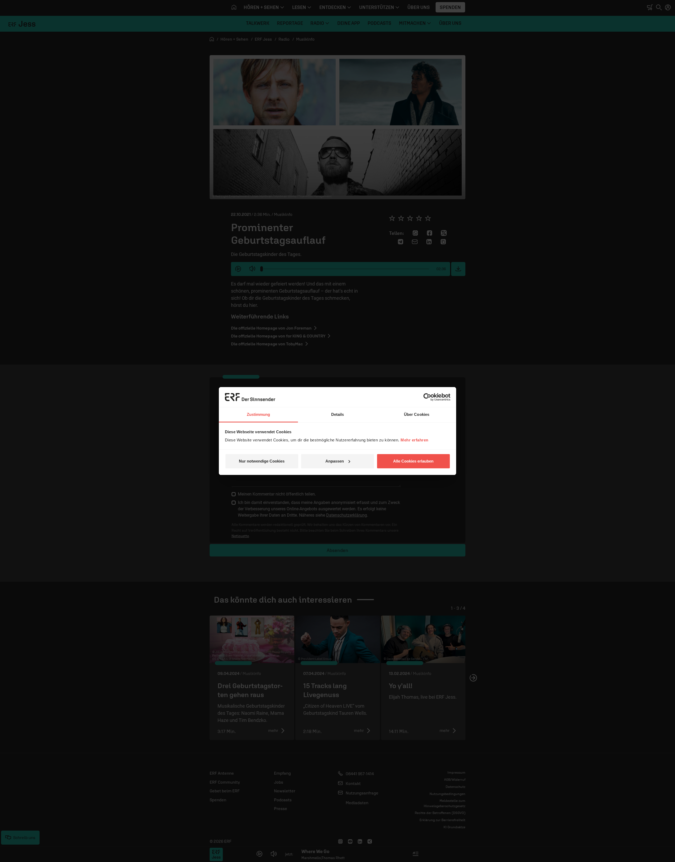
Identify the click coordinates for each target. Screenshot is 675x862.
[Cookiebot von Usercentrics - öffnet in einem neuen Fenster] (427, 397)
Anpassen (334, 461)
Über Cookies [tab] (416, 414)
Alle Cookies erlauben (413, 461)
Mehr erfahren (414, 440)
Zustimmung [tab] (258, 414)
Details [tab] (337, 414)
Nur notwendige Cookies (262, 461)
